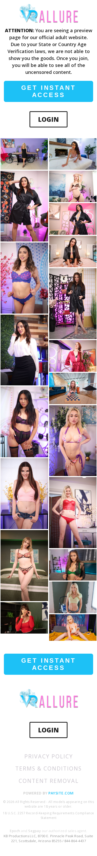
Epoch (15, 830)
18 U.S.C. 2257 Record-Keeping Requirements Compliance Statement (48, 815)
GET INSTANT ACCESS (48, 91)
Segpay (35, 830)
